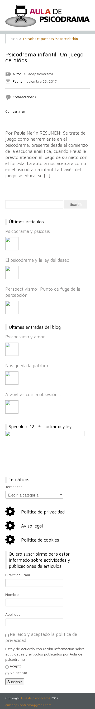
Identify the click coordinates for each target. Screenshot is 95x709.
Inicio (14, 39)
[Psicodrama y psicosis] (11, 243)
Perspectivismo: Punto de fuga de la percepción (42, 292)
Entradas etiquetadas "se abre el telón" (51, 39)
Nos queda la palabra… (28, 365)
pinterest (36, 118)
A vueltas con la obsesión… (33, 394)
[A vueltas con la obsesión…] (11, 407)
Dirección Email (18, 575)
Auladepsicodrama (38, 74)
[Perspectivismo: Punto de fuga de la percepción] (11, 307)
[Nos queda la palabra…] (11, 378)
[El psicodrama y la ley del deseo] (11, 272)
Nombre (12, 594)
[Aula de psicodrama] (47, 16)
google (22, 118)
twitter (15, 118)
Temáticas (13, 486)
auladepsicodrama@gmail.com (28, 705)
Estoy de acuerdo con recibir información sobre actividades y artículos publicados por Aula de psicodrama (45, 654)
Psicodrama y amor (25, 336)
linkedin (29, 118)
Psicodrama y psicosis (27, 231)
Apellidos (12, 614)
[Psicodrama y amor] (11, 349)
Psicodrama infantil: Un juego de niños (44, 57)
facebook (8, 118)
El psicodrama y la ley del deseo (37, 260)
